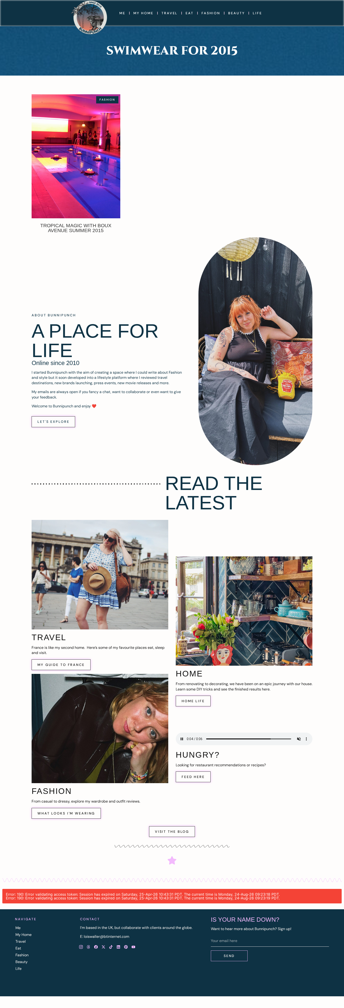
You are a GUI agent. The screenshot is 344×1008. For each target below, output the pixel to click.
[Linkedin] (118, 947)
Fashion (210, 13)
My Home (143, 13)
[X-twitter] (103, 947)
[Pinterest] (126, 947)
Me (122, 13)
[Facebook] (96, 947)
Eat (190, 13)
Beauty (236, 13)
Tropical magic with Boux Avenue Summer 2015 (75, 228)
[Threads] (88, 947)
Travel (169, 13)
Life (257, 13)
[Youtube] (133, 947)
